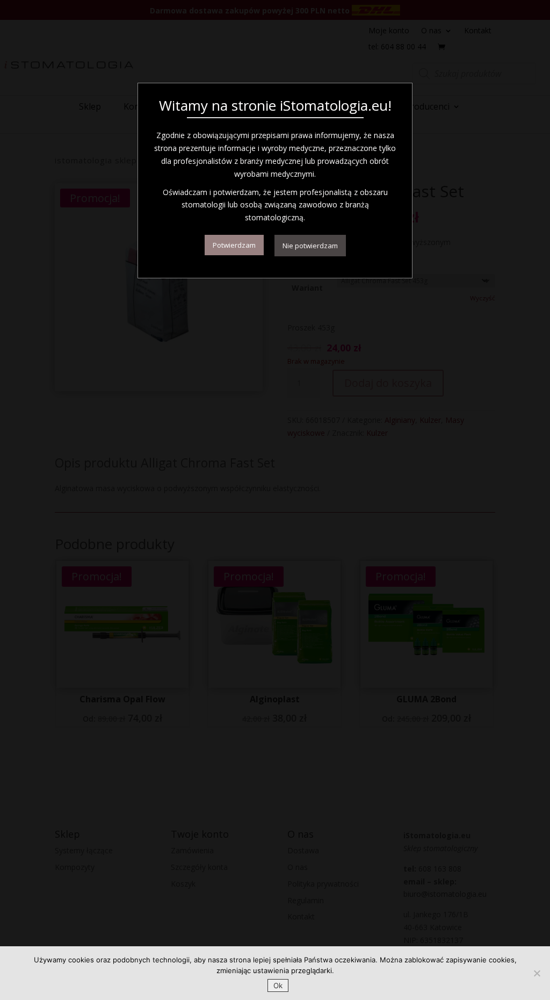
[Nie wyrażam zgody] (536, 973)
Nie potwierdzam (310, 245)
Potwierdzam (234, 245)
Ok (278, 985)
